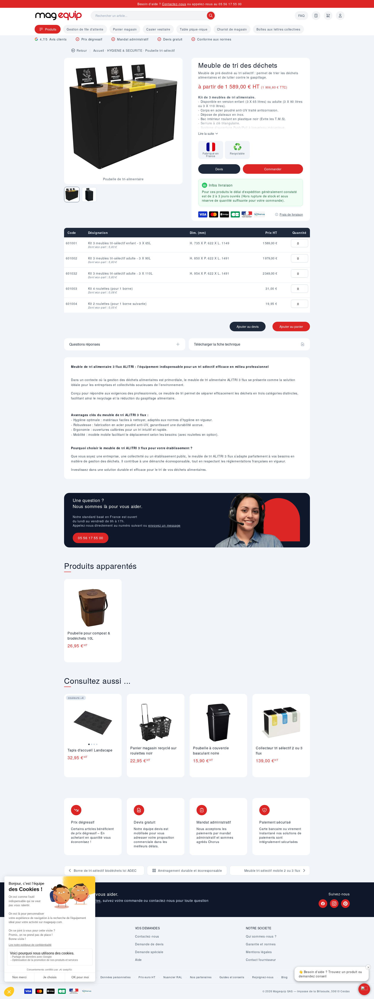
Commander (272, 169)
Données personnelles (115, 977)
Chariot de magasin (232, 29)
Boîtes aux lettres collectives (278, 29)
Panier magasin (125, 29)
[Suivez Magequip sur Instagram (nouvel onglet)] (334, 903)
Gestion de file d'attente (85, 29)
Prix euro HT (147, 977)
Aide (138, 959)
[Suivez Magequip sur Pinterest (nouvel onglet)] (345, 903)
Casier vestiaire (158, 29)
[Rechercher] (211, 15)
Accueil (98, 50)
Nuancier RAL (172, 977)
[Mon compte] (340, 15)
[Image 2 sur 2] (89, 194)
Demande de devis (149, 944)
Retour (82, 50)
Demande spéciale (149, 952)
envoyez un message (164, 525)
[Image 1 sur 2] (72, 194)
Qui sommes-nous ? (261, 936)
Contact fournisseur (261, 959)
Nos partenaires (200, 977)
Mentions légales (259, 952)
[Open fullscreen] (175, 64)
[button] (364, 989)
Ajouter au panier (291, 326)
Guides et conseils (231, 977)
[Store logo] (58, 15)
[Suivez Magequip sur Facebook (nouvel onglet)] (323, 903)
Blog (284, 977)
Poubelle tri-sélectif (160, 50)
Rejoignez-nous (262, 977)
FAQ (301, 15)
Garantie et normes (261, 944)
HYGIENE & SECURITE (124, 50)
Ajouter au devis (248, 326)
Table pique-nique (194, 29)
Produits (50, 29)
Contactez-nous (174, 4)
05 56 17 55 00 (230, 4)
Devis (219, 169)
